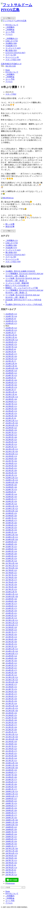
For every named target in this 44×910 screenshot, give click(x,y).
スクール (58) (10, 55)
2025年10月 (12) (11, 340)
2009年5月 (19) (11, 808)
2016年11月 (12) (11, 594)
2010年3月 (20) (11, 784)
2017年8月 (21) (11, 573)
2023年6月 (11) (11, 406)
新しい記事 (9, 224)
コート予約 (9, 32)
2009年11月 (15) (11, 794)
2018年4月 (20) (11, 554)
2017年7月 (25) (11, 575)
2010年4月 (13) (11, 782)
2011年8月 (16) (11, 744)
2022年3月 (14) (11, 442)
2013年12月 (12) (11, 677)
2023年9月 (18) (11, 399)
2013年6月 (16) (11, 692)
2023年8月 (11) (11, 402)
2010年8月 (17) (11, 772)
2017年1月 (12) (11, 589)
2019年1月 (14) (11, 532)
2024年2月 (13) (11, 387)
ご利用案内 (9, 27)
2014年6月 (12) (11, 663)
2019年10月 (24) (11, 511)
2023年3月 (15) (11, 413)
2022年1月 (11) (11, 447)
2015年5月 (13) (11, 637)
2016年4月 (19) (11, 611)
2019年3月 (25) (11, 528)
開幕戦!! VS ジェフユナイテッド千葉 (21, 288)
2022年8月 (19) (11, 430)
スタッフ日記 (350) (13, 60)
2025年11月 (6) (11, 337)
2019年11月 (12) (11, 509)
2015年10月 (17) (11, 625)
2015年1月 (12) (11, 646)
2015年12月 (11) (11, 620)
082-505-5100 (11, 66)
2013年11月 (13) (11, 680)
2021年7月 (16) (11, 461)
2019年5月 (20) (11, 523)
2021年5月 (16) (11, 466)
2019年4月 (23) (11, 525)
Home (7, 70)
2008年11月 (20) (11, 822)
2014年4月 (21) (11, 668)
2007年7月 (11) (11, 860)
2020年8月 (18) (11, 487)
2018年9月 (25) (11, 542)
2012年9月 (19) (11, 713)
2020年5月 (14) (11, 494)
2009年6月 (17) (11, 806)
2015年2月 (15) (11, 644)
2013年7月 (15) (11, 689)
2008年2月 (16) (11, 844)
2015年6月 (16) (11, 635)
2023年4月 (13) (11, 411)
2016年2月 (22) (11, 616)
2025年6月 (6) (10, 349)
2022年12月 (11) (11, 421)
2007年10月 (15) (11, 853)
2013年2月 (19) (11, 701)
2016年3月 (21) (11, 613)
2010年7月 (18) (11, 775)
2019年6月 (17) (11, 520)
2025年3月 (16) (11, 356)
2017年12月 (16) (11, 563)
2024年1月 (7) (10, 390)
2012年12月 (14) (11, 706)
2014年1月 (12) (11, 675)
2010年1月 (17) (11, 789)
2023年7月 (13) (11, 404)
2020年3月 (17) (11, 499)
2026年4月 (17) (11, 323)
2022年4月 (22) (11, 440)
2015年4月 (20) (11, 639)
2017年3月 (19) (11, 585)
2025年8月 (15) (11, 345)
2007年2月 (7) (10, 872)
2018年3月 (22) (11, 556)
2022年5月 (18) (11, 437)
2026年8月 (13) (11, 314)
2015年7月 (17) (11, 632)
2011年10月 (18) (11, 739)
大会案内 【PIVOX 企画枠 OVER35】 (20, 271)
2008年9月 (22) (11, 827)
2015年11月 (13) (11, 623)
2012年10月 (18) (11, 711)
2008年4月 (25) (11, 839)
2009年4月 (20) (11, 811)
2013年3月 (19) (11, 699)
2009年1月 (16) (11, 818)
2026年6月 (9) (10, 319)
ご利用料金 (9, 30)
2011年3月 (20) (11, 756)
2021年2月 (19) (11, 473)
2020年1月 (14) (11, 504)
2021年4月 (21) (11, 468)
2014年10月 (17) (11, 654)
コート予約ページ (8, 18)
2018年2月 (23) (11, 558)
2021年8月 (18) (11, 459)
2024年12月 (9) (11, 364)
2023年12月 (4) (11, 392)
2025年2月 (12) (11, 359)
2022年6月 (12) (11, 435)
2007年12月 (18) (11, 849)
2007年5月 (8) (10, 865)
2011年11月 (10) (11, 737)
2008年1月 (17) (11, 846)
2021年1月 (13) (11, 475)
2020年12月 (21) (11, 478)
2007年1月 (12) (11, 875)
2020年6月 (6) (10, 492)
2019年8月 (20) (11, 516)
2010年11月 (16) (11, 765)
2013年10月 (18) (11, 682)
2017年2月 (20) (11, 587)
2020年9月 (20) (11, 485)
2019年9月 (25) (11, 513)
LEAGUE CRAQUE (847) (15, 53)
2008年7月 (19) (11, 832)
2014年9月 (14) (11, 656)
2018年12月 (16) (11, 535)
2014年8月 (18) (11, 658)
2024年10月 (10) (11, 368)
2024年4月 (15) (11, 383)
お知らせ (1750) (11, 41)
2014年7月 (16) (11, 661)
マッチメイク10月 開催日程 (17, 283)
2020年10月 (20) (11, 482)
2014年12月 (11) (11, 649)
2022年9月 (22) (11, 428)
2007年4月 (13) (11, 868)
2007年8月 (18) (11, 858)
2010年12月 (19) (11, 763)
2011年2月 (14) (11, 758)
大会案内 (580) (11, 43)
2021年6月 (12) (11, 463)
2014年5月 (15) (11, 665)
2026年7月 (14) (11, 316)
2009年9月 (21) (11, 799)
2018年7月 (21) (11, 547)
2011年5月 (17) (11, 751)
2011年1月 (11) (11, 761)
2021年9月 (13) (11, 456)
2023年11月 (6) (11, 394)
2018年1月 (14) (11, 561)
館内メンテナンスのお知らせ (17, 285)
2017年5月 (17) (11, 580)
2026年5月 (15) (11, 321)
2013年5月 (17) (11, 694)
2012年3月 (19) (11, 727)
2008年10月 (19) (11, 825)
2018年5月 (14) (11, 551)
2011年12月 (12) (11, 734)
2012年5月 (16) (11, 723)
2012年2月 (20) (11, 730)
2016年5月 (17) (11, 608)
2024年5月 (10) (11, 380)
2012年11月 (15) (11, 708)
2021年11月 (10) (11, 452)
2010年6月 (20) (11, 777)
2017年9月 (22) (11, 570)
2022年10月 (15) (11, 425)
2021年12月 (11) (11, 449)
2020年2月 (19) (11, 501)
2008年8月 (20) (11, 830)
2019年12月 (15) (11, 506)
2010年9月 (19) (11, 770)
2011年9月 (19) (11, 742)
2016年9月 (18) (11, 599)
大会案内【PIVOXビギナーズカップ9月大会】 (24, 304)
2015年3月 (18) (11, 642)
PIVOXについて (11, 25)
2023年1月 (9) (10, 418)
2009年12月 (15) (11, 791)
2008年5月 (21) (11, 837)
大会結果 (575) (11, 46)
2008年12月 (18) (11, 820)
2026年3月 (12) (11, 328)
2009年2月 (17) (11, 815)
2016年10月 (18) (11, 597)
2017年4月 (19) (11, 582)
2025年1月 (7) (10, 361)
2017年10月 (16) (11, 568)
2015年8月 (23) (11, 630)
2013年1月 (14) (11, 704)
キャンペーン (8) (12, 57)
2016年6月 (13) (11, 606)
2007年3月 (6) (10, 870)
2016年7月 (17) (11, 604)
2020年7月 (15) (11, 490)
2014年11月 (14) (11, 651)
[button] (22, 16)
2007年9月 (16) (11, 856)
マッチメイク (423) (13, 48)
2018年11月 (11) (11, 537)
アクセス (9, 34)
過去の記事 (9, 226)
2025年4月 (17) (11, 354)
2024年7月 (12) (11, 375)
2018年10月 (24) (11, 539)
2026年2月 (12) (11, 330)
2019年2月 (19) (11, 530)
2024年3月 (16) (11, 385)
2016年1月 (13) (11, 618)
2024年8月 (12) (11, 373)
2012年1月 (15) (11, 732)
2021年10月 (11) (11, 454)
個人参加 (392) (11, 50)
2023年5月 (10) (11, 409)
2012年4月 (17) (11, 725)
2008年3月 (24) (11, 841)
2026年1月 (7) (10, 333)
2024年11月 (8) (11, 366)
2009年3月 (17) (11, 813)
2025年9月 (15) (11, 342)
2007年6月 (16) (11, 863)
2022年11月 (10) (11, 423)
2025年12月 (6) (11, 335)
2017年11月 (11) (11, 566)
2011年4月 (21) (11, 753)
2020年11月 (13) (11, 480)
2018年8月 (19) (11, 544)
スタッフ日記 (10, 94)
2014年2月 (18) (11, 673)
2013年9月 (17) (11, 685)
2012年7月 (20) (11, 718)
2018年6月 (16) (11, 549)
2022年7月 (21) (11, 432)
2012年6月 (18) (11, 720)
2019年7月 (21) (11, 518)
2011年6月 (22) (11, 749)
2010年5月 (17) (11, 780)
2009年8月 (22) (11, 801)
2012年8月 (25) (11, 715)
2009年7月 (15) (11, 803)
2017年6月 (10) (11, 578)
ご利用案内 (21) (11, 39)
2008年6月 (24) (11, 834)
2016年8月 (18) (11, 601)
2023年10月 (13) (11, 397)
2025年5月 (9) (10, 352)
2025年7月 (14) (11, 347)
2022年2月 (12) (11, 444)
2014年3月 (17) (11, 670)
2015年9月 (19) (11, 627)
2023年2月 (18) (11, 416)
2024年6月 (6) (10, 378)
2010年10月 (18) (11, 768)
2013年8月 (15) (11, 687)
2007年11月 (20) (11, 851)
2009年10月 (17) (11, 796)
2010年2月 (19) (11, 787)
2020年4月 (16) (11, 497)
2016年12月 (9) (11, 592)
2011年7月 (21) (11, 746)
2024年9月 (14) (11, 371)
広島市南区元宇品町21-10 (11, 64)
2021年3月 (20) (11, 471)
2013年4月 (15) (11, 696)
